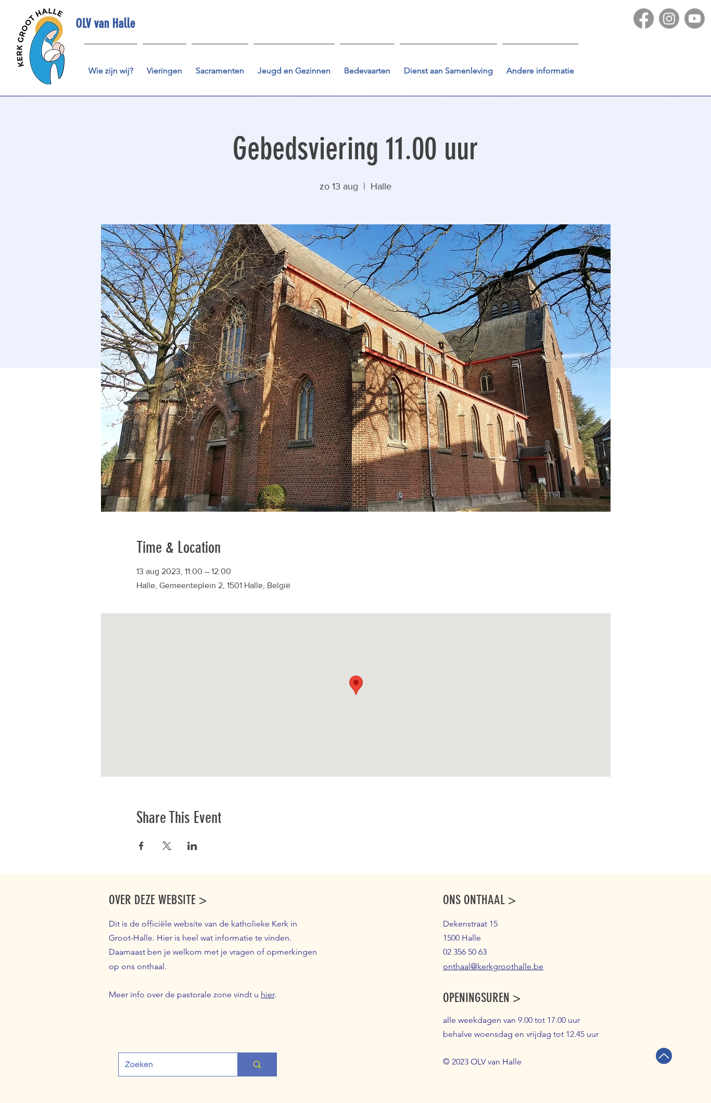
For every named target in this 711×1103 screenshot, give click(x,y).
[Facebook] (643, 18)
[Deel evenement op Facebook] (141, 846)
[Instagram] (669, 18)
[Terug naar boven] (664, 1056)
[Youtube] (694, 18)
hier (267, 994)
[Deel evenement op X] (167, 846)
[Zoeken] (256, 1064)
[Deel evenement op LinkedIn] (192, 846)
